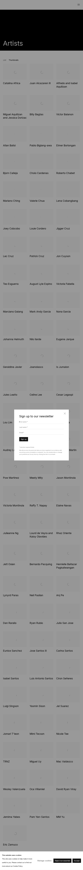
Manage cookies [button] (44, 860)
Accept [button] (76, 861)
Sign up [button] (24, 439)
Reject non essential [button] (62, 861)
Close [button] (64, 414)
